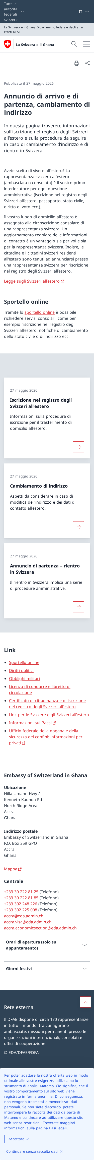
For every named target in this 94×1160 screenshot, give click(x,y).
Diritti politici (21, 670)
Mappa (10, 869)
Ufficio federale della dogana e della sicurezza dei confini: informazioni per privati (45, 737)
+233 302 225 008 (20, 910)
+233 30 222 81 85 (21, 898)
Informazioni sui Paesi (30, 722)
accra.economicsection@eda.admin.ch (40, 928)
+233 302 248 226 (20, 904)
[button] (85, 1002)
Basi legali (58, 1128)
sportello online (40, 312)
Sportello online (24, 662)
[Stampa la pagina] (76, 63)
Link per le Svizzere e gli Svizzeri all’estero (49, 714)
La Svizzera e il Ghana (35, 44)
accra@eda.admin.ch (23, 916)
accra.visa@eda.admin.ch (28, 922)
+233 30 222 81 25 (21, 891)
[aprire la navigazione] (86, 44)
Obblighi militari (24, 678)
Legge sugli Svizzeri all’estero (32, 281)
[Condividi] (87, 63)
